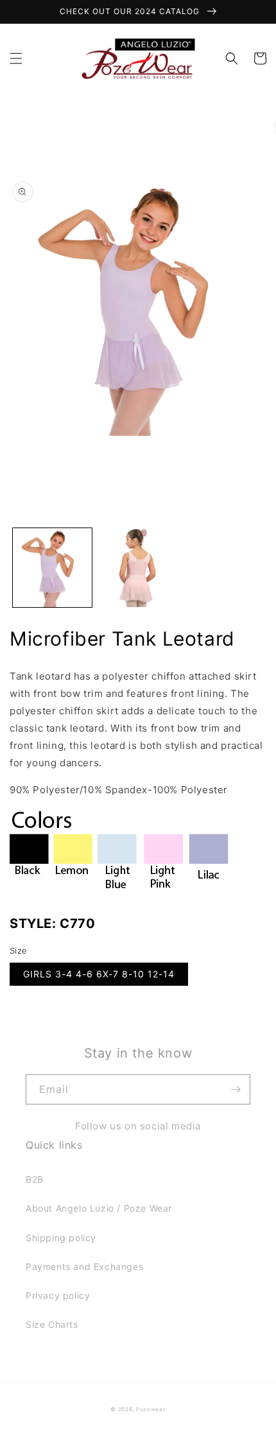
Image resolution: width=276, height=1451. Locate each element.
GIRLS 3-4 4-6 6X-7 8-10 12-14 (99, 973)
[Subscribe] (235, 1089)
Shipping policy (61, 1237)
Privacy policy (58, 1295)
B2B (35, 1179)
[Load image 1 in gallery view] (52, 567)
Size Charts (52, 1324)
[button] (16, 58)
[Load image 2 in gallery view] (137, 567)
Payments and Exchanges (84, 1266)
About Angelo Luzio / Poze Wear (99, 1208)
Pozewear (151, 1409)
